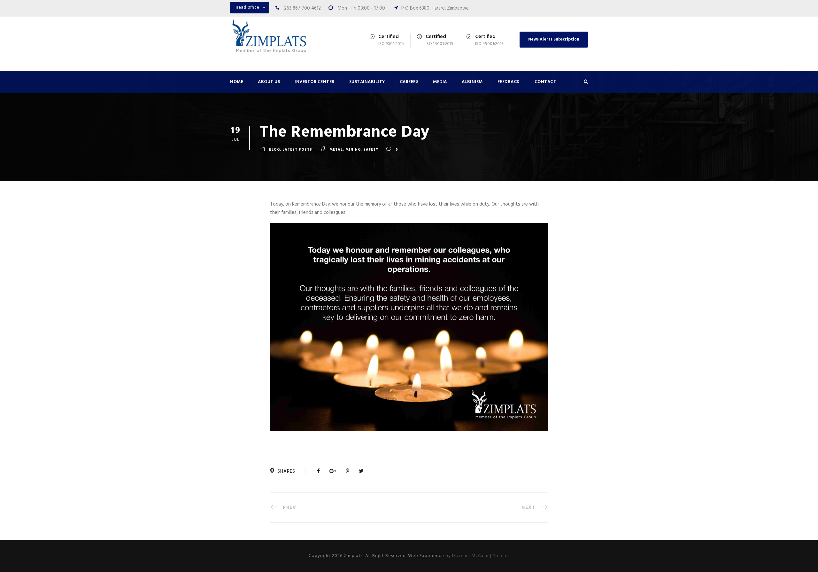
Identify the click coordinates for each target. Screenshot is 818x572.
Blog (274, 150)
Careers (409, 82)
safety (370, 150)
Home (236, 82)
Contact (546, 82)
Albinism (472, 82)
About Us (269, 82)
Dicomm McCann (470, 556)
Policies (501, 556)
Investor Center (315, 82)
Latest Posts (297, 150)
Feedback (509, 82)
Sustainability (367, 82)
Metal (336, 150)
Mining (353, 150)
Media (440, 82)
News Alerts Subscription (553, 39)
